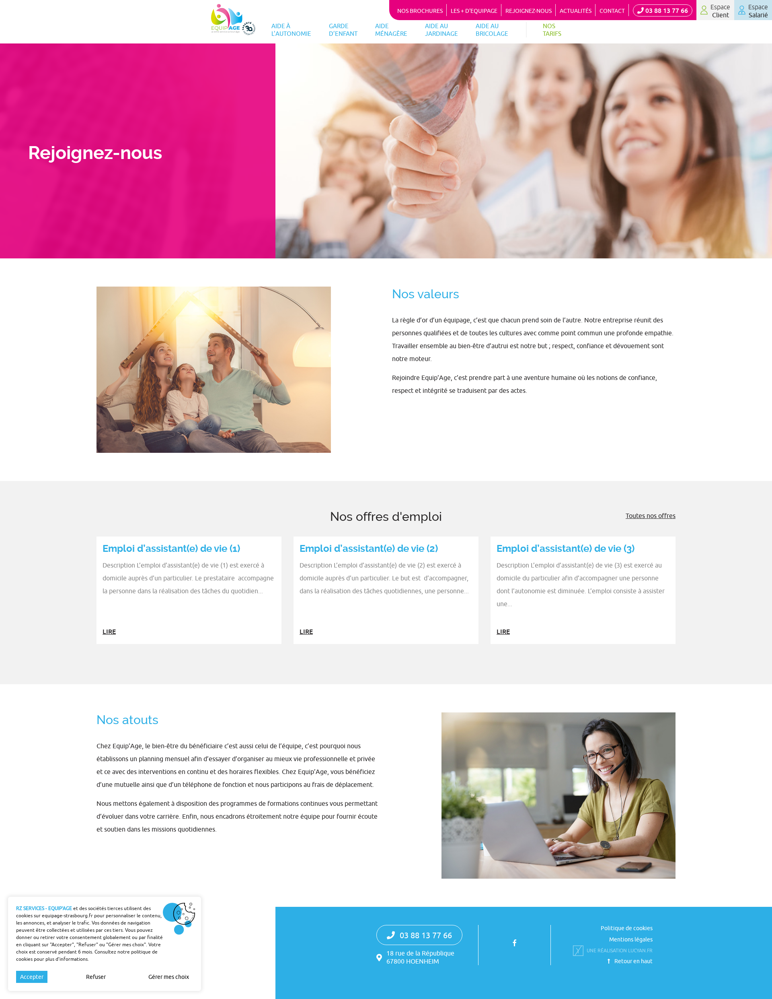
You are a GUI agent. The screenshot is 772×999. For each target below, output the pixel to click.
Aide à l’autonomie (291, 30)
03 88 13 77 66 (666, 10)
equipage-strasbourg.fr (67, 915)
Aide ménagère (391, 30)
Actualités (575, 11)
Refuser (96, 977)
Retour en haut (633, 961)
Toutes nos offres (651, 515)
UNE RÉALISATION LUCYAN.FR (620, 950)
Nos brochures (420, 11)
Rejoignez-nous (528, 11)
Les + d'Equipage (474, 11)
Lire (109, 631)
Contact (612, 11)
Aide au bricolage (492, 30)
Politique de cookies (627, 928)
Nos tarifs (552, 30)
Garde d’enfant (343, 30)
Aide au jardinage (441, 30)
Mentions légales (631, 939)
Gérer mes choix (168, 977)
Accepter (31, 977)
